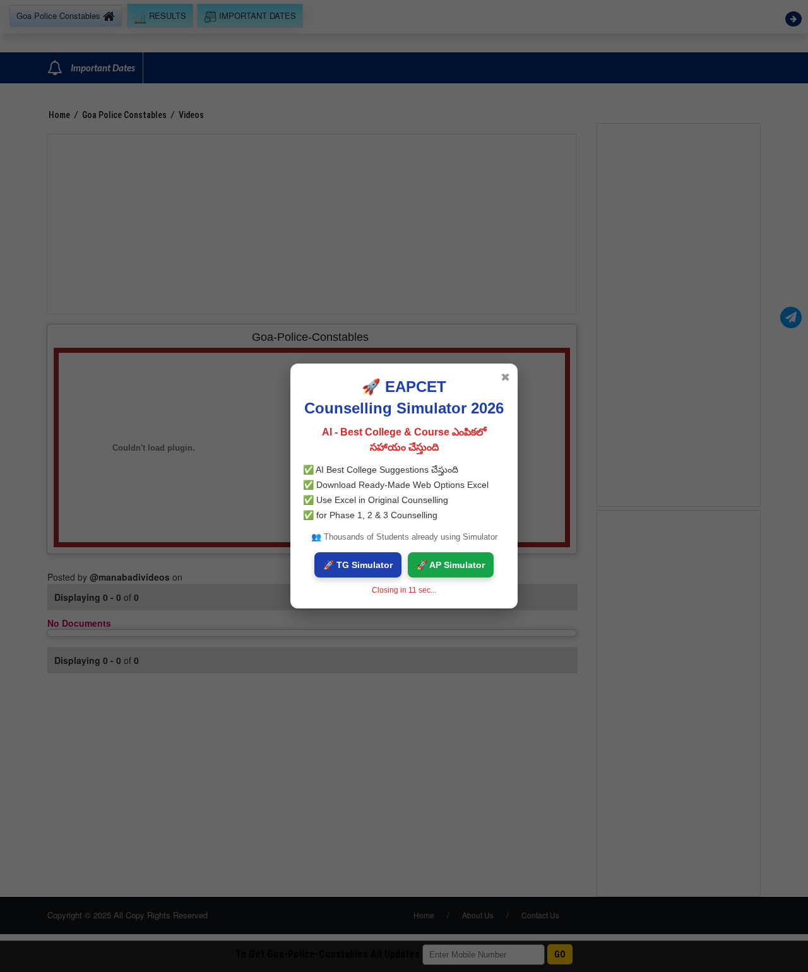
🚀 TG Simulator (358, 565)
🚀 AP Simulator (451, 565)
